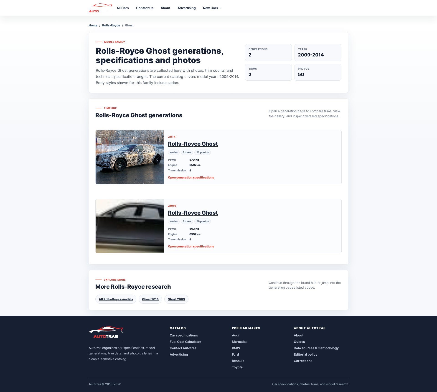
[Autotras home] (106, 333)
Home (93, 25)
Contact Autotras (183, 348)
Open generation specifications (191, 177)
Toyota (237, 367)
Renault (238, 361)
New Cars (211, 8)
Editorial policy (305, 354)
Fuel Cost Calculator (185, 342)
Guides (299, 342)
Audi (235, 335)
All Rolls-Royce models (116, 299)
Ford (235, 354)
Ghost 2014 (150, 299)
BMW (236, 348)
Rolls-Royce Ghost (193, 143)
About (298, 335)
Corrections (303, 361)
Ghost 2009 (176, 299)
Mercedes (239, 342)
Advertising (179, 354)
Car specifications (184, 335)
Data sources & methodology (316, 348)
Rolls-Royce (111, 25)
